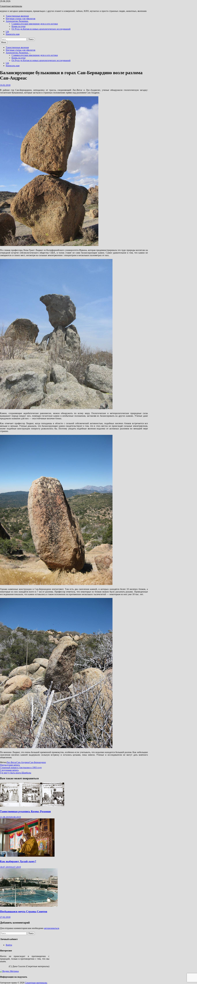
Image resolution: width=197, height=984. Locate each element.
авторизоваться (51, 928)
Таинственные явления (17, 16)
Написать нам (12, 34)
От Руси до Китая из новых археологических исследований (41, 29)
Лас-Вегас (11, 762)
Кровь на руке (19, 26)
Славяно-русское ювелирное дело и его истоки (35, 24)
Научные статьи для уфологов (20, 18)
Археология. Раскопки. (17, 21)
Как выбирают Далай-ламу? (18, 861)
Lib (7, 31)
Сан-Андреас (22, 762)
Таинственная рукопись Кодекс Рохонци (25, 811)
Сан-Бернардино (37, 762)
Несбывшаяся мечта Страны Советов (23, 911)
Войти (9, 945)
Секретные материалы (11, 6)
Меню (3, 42)
